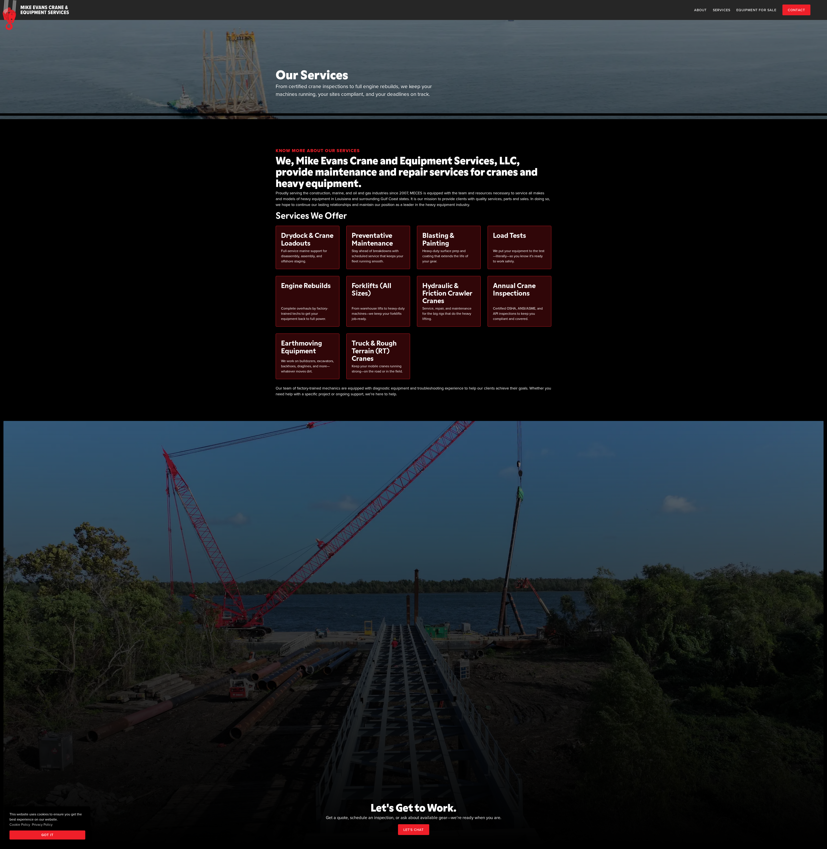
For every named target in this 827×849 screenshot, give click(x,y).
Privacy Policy (42, 824)
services (722, 10)
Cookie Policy (19, 824)
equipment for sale (756, 10)
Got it (47, 834)
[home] (34, 10)
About (700, 10)
